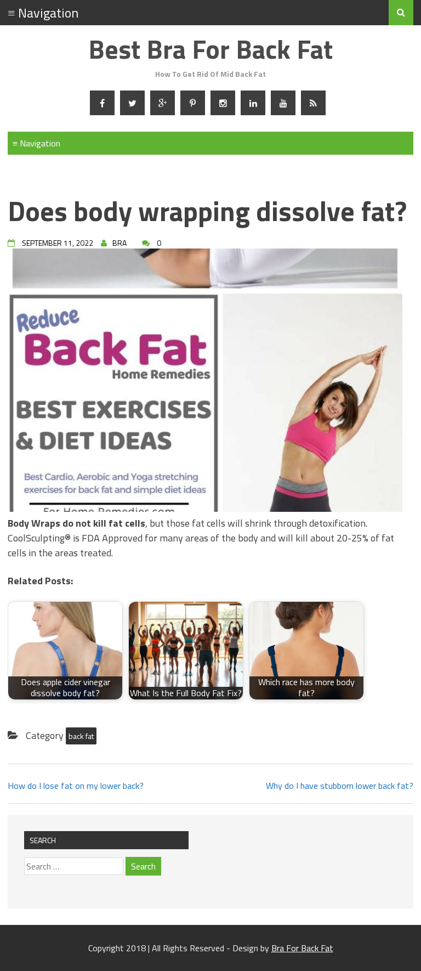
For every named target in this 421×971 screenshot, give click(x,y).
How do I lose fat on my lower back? (76, 785)
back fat (81, 736)
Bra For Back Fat (302, 948)
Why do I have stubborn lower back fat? (339, 785)
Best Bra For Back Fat (210, 49)
